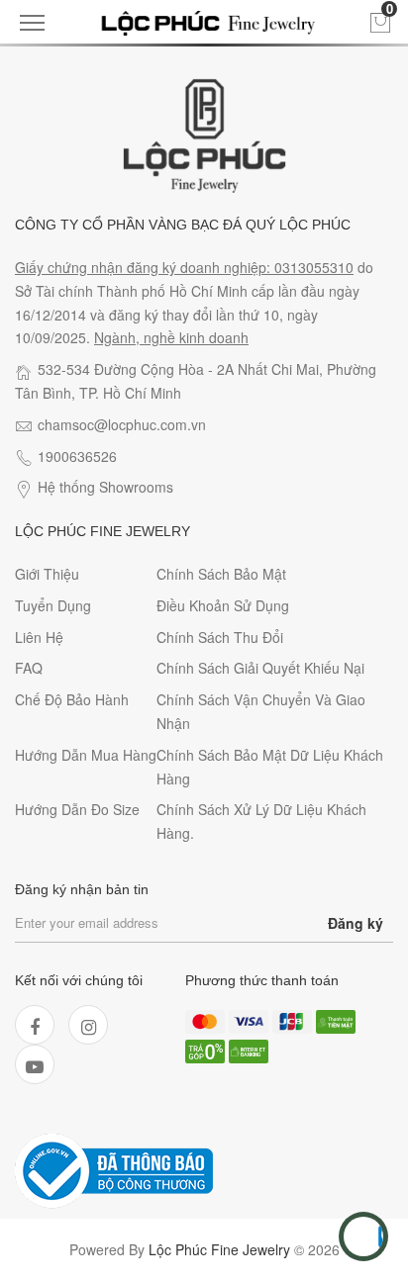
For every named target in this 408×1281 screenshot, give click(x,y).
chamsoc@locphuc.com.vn (122, 424)
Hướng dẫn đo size (77, 809)
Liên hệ (39, 637)
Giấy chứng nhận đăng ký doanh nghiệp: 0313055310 (184, 267)
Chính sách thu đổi (219, 637)
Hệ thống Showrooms (105, 487)
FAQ (29, 668)
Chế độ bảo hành (72, 699)
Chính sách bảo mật (221, 574)
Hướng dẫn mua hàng (85, 755)
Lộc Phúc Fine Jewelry (219, 1249)
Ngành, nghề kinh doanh (171, 337)
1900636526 (77, 456)
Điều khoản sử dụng (222, 605)
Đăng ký (355, 923)
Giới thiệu (47, 574)
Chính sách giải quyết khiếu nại (260, 668)
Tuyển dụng (53, 605)
